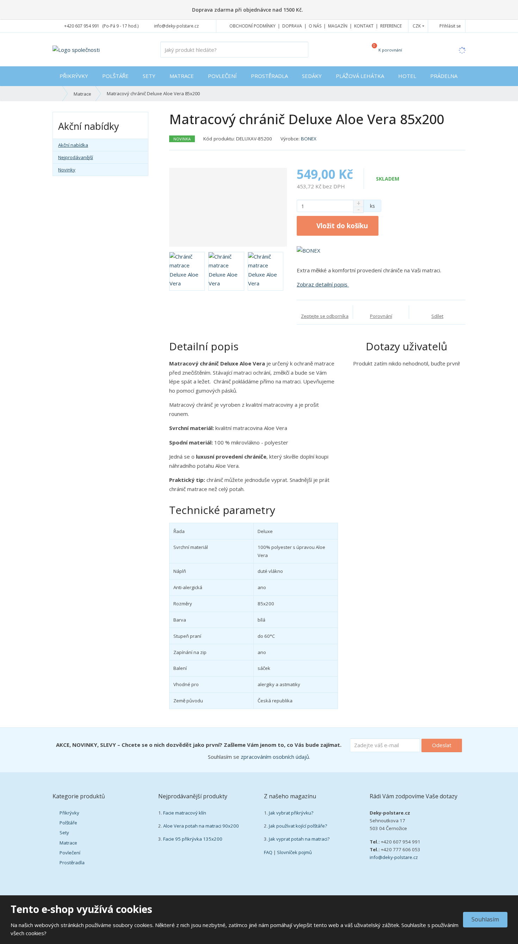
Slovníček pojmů (294, 852)
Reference (391, 26)
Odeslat (441, 745)
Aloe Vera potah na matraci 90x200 (201, 826)
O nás (315, 26)
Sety (149, 75)
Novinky (66, 170)
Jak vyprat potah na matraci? (299, 839)
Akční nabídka (73, 145)
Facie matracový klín (184, 813)
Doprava (292, 26)
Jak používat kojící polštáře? (298, 826)
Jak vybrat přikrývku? (291, 813)
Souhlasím (485, 919)
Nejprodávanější (75, 157)
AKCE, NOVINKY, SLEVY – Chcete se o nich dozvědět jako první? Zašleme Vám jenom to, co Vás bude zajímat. (198, 744)
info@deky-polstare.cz (394, 857)
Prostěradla (269, 75)
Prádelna (443, 75)
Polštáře (115, 75)
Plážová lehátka (360, 75)
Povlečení (222, 75)
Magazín (337, 26)
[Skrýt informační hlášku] (505, 9)
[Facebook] (209, 26)
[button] (417, 26)
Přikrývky (74, 75)
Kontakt (364, 26)
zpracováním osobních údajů (275, 756)
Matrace (181, 75)
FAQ (268, 852)
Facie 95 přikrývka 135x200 (192, 839)
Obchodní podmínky (252, 26)
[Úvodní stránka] (76, 49)
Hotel (407, 75)
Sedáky (312, 75)
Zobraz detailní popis (323, 284)
